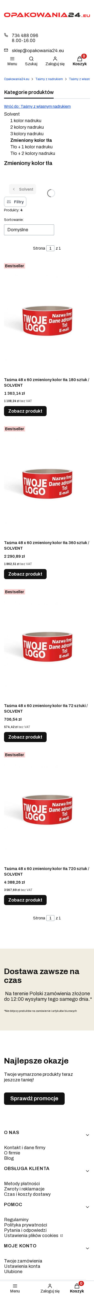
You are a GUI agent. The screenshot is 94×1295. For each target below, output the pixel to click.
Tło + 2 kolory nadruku (32, 153)
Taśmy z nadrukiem (49, 79)
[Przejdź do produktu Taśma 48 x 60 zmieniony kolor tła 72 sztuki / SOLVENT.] (47, 644)
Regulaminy (16, 1219)
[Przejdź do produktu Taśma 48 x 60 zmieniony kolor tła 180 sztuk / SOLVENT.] (47, 318)
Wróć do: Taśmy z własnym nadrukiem (37, 106)
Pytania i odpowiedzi (25, 1230)
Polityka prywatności (25, 1224)
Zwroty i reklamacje (24, 1188)
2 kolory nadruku (27, 127)
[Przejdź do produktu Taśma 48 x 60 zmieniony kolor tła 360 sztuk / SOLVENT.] (47, 481)
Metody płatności (22, 1183)
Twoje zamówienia (23, 1261)
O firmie (12, 1152)
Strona (39, 248)
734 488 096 (25, 35)
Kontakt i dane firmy (24, 1147)
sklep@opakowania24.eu (38, 50)
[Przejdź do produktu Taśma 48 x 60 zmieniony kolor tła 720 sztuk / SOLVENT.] (47, 807)
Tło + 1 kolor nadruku (31, 146)
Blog (9, 1158)
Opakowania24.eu (16, 79)
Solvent (12, 114)
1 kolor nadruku (25, 120)
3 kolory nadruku (27, 133)
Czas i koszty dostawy (27, 1194)
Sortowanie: (14, 220)
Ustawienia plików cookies (31, 1235)
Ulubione (13, 1271)
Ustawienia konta (22, 1266)
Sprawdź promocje (34, 1098)
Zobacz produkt (25, 411)
